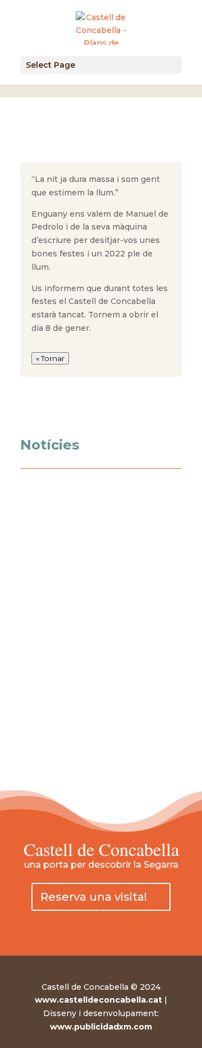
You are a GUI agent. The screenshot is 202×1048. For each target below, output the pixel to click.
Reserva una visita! (93, 897)
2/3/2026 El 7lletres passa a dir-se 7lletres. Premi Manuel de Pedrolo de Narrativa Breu (96, 669)
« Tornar (50, 358)
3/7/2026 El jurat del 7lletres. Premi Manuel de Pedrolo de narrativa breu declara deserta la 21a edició (95, 585)
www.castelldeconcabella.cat (98, 1000)
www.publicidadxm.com (101, 1027)
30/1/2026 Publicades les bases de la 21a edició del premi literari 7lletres (95, 735)
